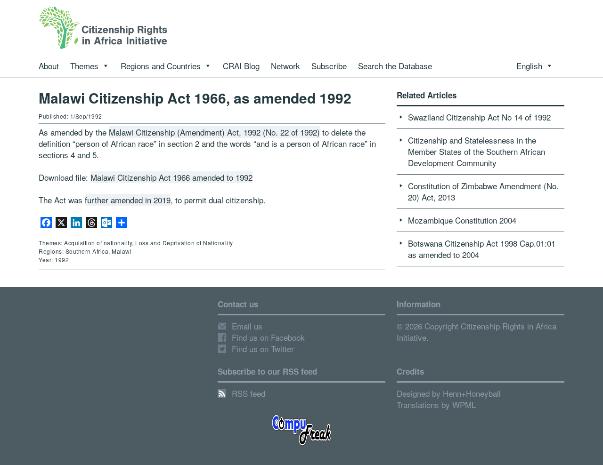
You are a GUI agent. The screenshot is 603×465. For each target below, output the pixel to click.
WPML (464, 404)
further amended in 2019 (128, 200)
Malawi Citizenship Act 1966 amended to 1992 (171, 177)
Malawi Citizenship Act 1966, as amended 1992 (195, 98)
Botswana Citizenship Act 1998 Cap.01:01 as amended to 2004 (481, 248)
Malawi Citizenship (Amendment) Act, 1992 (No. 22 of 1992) (214, 132)
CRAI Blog (241, 66)
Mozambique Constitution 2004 (462, 220)
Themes (84, 66)
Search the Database (395, 66)
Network (285, 66)
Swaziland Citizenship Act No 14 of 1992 (479, 117)
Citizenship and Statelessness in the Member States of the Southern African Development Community (476, 151)
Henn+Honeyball (472, 393)
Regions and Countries (161, 66)
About (49, 66)
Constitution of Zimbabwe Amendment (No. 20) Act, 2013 (483, 191)
